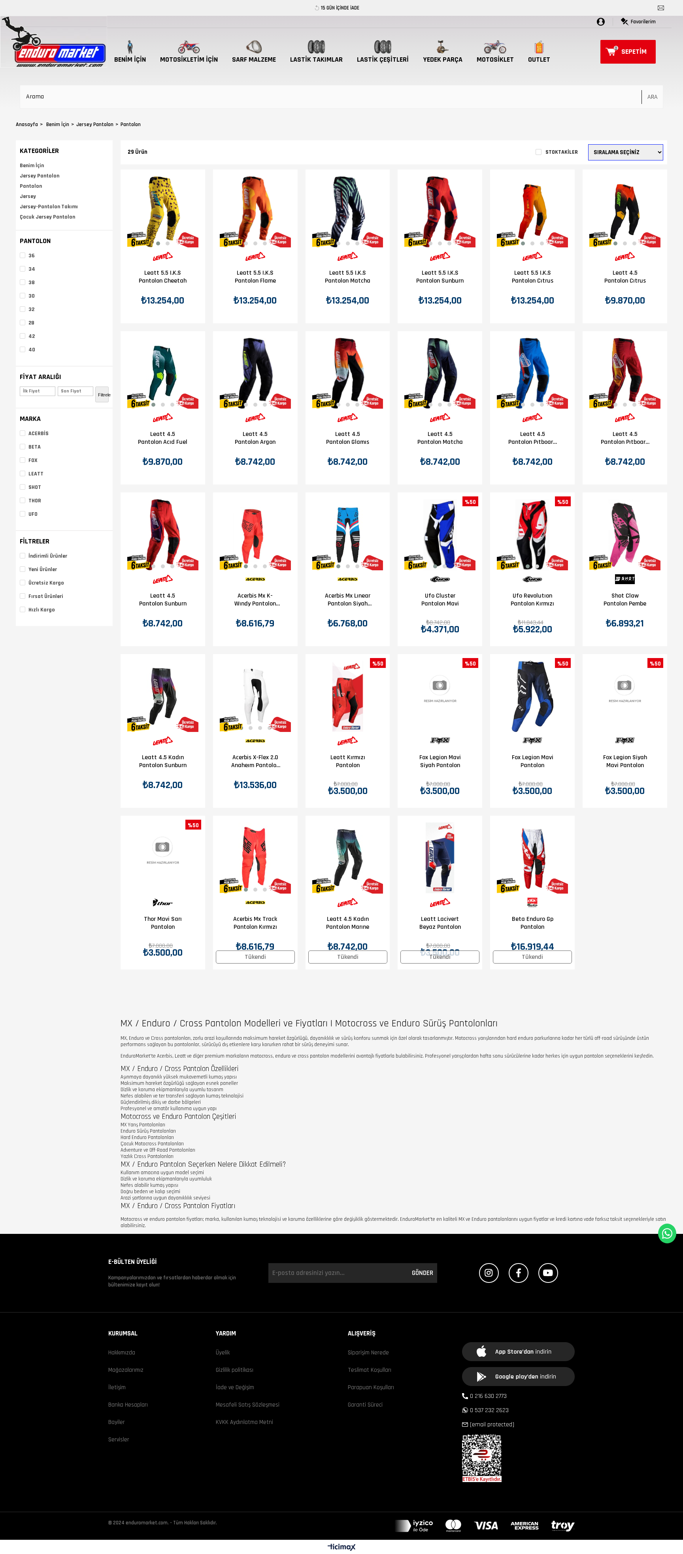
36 (31, 255)
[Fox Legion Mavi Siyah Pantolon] (439, 696)
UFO (33, 514)
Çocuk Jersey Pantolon (47, 217)
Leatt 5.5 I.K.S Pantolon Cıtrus (532, 277)
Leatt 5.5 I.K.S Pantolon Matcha (347, 277)
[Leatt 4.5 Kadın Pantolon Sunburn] (162, 696)
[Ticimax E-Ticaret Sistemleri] (342, 1548)
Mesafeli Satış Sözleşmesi (247, 1405)
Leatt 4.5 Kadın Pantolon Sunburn (163, 761)
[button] (158, 243)
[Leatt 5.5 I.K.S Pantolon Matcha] (347, 211)
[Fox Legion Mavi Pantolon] (532, 696)
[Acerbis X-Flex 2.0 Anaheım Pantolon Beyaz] (255, 696)
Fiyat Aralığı (40, 376)
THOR (34, 500)
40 (31, 349)
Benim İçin (32, 165)
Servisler (118, 1439)
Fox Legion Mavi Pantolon (532, 761)
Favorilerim (643, 21)
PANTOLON (35, 240)
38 (31, 282)
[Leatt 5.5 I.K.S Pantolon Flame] (255, 211)
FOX (33, 460)
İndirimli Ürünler (47, 556)
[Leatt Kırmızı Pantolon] (347, 696)
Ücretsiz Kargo (46, 583)
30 (31, 296)
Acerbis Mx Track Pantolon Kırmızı (255, 923)
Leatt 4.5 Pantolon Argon (255, 438)
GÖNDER (422, 1273)
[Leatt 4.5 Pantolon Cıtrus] (624, 211)
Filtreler (34, 541)
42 (31, 336)
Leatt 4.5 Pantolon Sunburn (163, 600)
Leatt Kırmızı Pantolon (347, 761)
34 (31, 269)
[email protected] (492, 1424)
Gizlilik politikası (234, 1370)
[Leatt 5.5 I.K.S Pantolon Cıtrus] (532, 211)
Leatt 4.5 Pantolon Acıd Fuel (162, 438)
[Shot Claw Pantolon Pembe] (624, 534)
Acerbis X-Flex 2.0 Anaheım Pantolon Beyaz (255, 761)
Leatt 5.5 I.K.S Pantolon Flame (255, 277)
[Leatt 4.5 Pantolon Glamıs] (347, 373)
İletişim (117, 1387)
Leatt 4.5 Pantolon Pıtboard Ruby (625, 438)
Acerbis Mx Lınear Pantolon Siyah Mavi (347, 600)
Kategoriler (39, 150)
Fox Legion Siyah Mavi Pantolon (625, 761)
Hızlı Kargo (41, 609)
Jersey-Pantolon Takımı (49, 206)
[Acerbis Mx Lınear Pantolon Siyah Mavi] (347, 534)
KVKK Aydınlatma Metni (244, 1422)
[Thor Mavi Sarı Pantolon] (162, 858)
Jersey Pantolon (39, 175)
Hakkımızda (121, 1352)
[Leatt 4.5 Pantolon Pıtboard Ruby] (624, 373)
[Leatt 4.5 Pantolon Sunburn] (162, 534)
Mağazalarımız (125, 1370)
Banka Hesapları (128, 1405)
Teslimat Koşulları (369, 1370)
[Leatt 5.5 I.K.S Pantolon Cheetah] (162, 211)
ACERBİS (38, 433)
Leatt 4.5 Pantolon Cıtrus (625, 277)
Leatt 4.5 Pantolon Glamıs (347, 438)
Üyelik (223, 1352)
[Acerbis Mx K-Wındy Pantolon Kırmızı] (255, 534)
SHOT (34, 487)
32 (31, 309)
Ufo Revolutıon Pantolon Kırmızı (532, 600)
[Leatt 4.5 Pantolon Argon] (255, 373)
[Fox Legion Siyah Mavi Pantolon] (624, 696)
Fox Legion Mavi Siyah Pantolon (440, 761)
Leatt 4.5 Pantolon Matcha (440, 438)
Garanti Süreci (365, 1405)
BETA (34, 447)
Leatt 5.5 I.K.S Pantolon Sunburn (440, 277)
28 (31, 322)
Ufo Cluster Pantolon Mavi (440, 600)
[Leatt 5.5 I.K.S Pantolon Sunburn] (439, 211)
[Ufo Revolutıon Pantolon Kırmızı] (532, 534)
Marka (30, 418)
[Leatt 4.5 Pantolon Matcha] (439, 373)
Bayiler (116, 1422)
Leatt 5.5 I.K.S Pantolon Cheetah (163, 277)
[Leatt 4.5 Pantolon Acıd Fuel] (162, 373)
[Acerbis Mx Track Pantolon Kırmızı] (255, 858)
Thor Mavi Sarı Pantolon (163, 923)
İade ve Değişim (235, 1387)
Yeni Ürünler (42, 569)
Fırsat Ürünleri (45, 596)
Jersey (28, 196)
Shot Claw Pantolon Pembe (625, 600)
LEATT (35, 473)
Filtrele (103, 394)
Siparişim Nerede (368, 1352)
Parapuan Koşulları (371, 1387)
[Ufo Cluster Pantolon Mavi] (439, 534)
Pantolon (31, 186)
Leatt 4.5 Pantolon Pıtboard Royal (532, 438)
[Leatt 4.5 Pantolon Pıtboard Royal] (532, 373)
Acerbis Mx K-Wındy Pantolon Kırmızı (255, 600)
